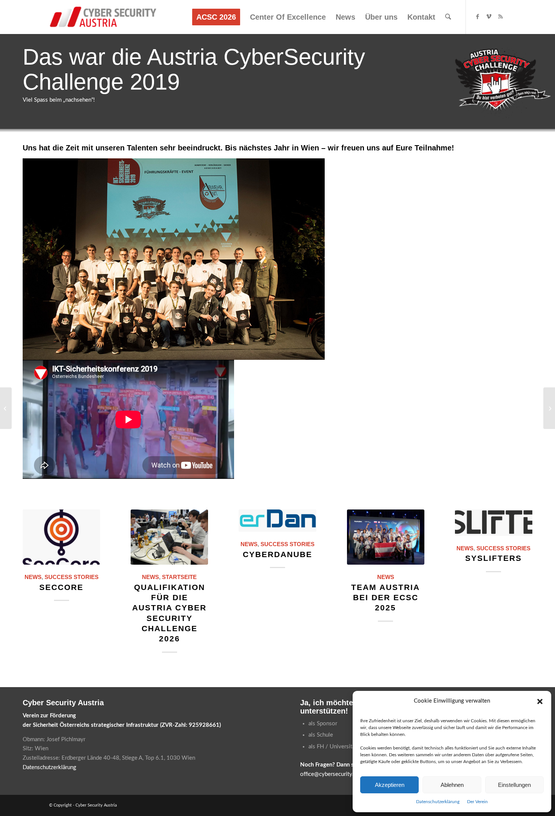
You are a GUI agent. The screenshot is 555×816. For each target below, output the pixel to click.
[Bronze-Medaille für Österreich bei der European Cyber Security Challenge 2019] (549, 408)
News (33, 577)
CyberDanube (277, 554)
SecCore (61, 587)
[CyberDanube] (277, 520)
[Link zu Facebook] (477, 16)
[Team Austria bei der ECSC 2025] (385, 537)
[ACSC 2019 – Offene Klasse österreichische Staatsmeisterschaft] (6, 408)
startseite (179, 577)
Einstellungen (514, 785)
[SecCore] (61, 537)
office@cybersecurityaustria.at (337, 774)
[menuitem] (216, 17)
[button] (540, 701)
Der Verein (477, 801)
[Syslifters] (493, 522)
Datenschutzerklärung (437, 801)
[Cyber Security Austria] (103, 17)
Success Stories (72, 577)
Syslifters (493, 558)
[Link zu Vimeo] (489, 16)
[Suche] (448, 17)
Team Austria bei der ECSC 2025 (385, 597)
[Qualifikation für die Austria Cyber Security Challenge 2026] (169, 537)
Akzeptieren (389, 785)
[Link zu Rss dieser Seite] (500, 16)
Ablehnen (452, 785)
